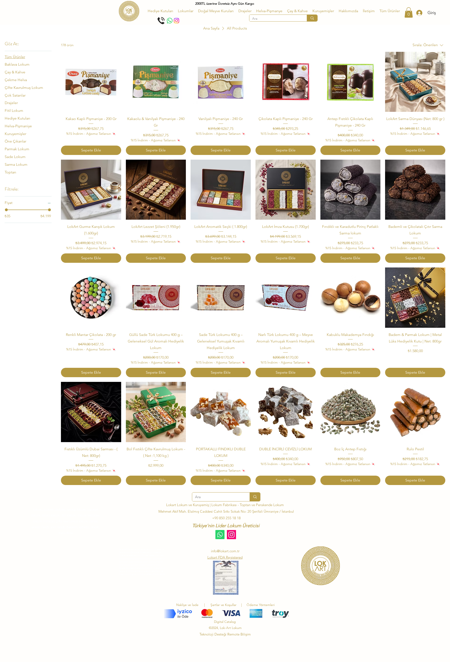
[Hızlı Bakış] (91, 82)
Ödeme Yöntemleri (261, 605)
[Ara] (312, 18)
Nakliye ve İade (187, 605)
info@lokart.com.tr (225, 551)
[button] (186, 11)
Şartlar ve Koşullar (224, 605)
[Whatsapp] (169, 20)
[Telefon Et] (161, 20)
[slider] (6, 210)
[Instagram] (176, 20)
